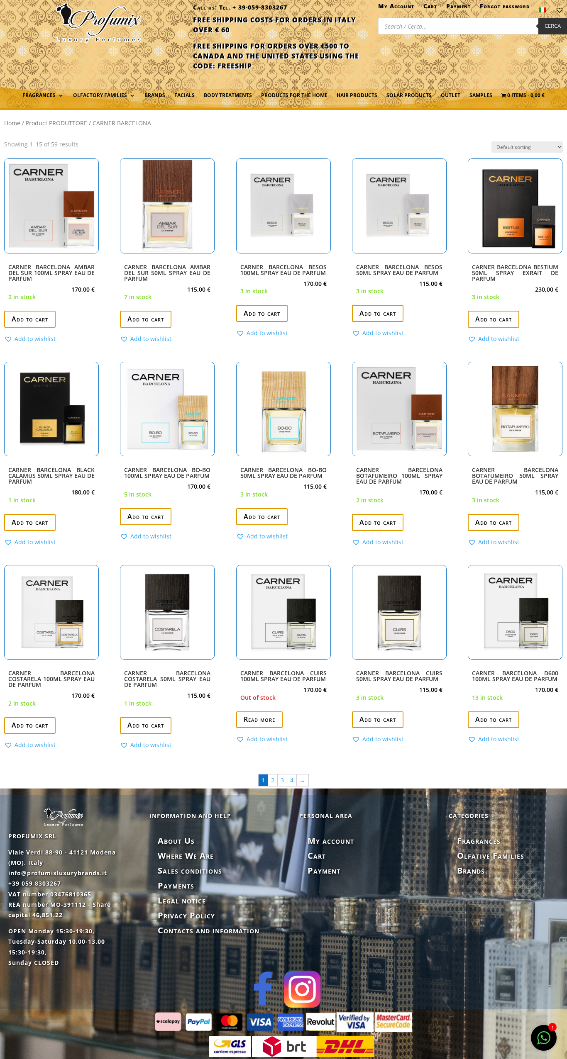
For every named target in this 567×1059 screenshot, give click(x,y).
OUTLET (450, 96)
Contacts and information (208, 930)
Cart (430, 8)
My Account (396, 8)
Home (12, 123)
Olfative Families (490, 855)
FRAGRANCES (39, 96)
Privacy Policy (186, 915)
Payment (458, 8)
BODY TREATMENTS (228, 96)
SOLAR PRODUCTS (409, 96)
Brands (154, 96)
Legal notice (182, 900)
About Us (176, 840)
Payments (176, 885)
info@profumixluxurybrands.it (57, 873)
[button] (30, 339)
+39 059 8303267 (34, 883)
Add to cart (30, 319)
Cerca (553, 25)
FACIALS (184, 96)
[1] (543, 1042)
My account (331, 840)
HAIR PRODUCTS (357, 96)
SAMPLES (480, 96)
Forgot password (505, 8)
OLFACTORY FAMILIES (100, 96)
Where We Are (186, 855)
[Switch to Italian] (542, 11)
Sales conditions (190, 870)
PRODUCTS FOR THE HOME (294, 96)
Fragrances (479, 840)
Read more (259, 719)
